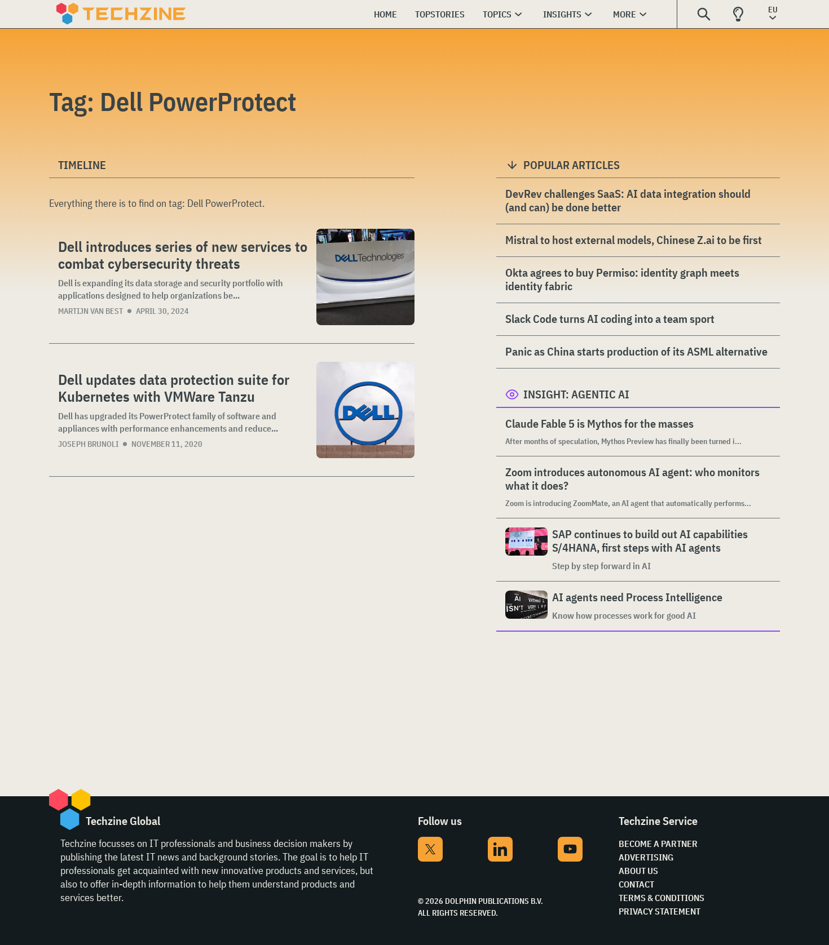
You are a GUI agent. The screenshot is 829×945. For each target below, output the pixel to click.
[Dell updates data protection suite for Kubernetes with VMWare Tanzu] (365, 410)
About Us (638, 870)
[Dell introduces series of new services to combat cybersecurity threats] (365, 277)
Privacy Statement (659, 911)
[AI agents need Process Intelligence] (526, 606)
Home (385, 14)
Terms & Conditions (661, 897)
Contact (636, 884)
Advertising (646, 857)
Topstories (440, 14)
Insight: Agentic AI (576, 394)
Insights (562, 14)
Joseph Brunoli (88, 444)
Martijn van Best (90, 311)
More (624, 14)
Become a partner (658, 843)
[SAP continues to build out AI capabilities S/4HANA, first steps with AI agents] (526, 549)
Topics (497, 14)
